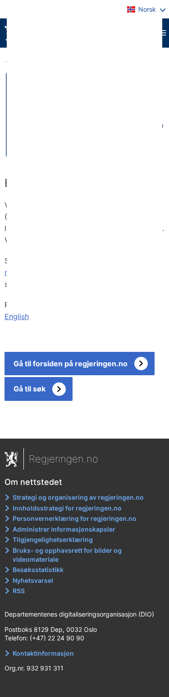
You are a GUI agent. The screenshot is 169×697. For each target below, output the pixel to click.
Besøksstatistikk (38, 569)
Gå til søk (30, 388)
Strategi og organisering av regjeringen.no (78, 497)
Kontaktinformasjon (43, 653)
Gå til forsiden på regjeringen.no (71, 363)
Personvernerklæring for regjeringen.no (75, 518)
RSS (19, 591)
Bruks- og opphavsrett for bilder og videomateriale (67, 554)
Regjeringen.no (63, 459)
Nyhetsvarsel (33, 580)
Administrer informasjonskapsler (64, 529)
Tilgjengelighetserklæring (53, 539)
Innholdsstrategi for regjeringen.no (67, 508)
